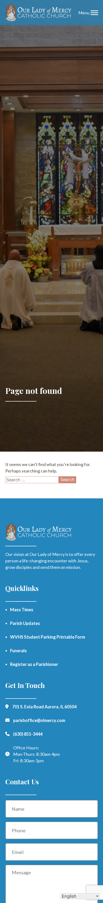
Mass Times (21, 609)
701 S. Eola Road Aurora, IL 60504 (44, 706)
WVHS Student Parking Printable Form (47, 637)
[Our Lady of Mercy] (38, 12)
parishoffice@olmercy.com (39, 720)
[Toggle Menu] (94, 12)
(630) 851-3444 (27, 734)
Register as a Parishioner (34, 664)
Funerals (18, 650)
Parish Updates (25, 623)
